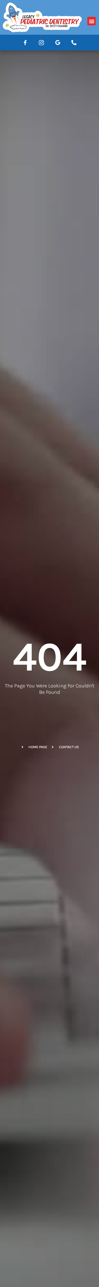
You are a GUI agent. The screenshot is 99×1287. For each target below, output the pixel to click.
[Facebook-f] (25, 43)
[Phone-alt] (74, 43)
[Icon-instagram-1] (41, 43)
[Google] (58, 43)
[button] (91, 21)
